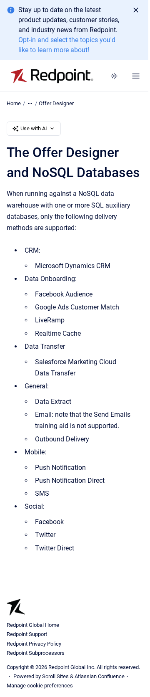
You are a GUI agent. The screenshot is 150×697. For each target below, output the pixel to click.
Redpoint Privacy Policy (34, 644)
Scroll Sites (55, 676)
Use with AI (33, 128)
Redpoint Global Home (33, 625)
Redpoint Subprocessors (36, 653)
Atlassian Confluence (100, 676)
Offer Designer (56, 103)
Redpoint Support (27, 634)
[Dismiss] (136, 10)
